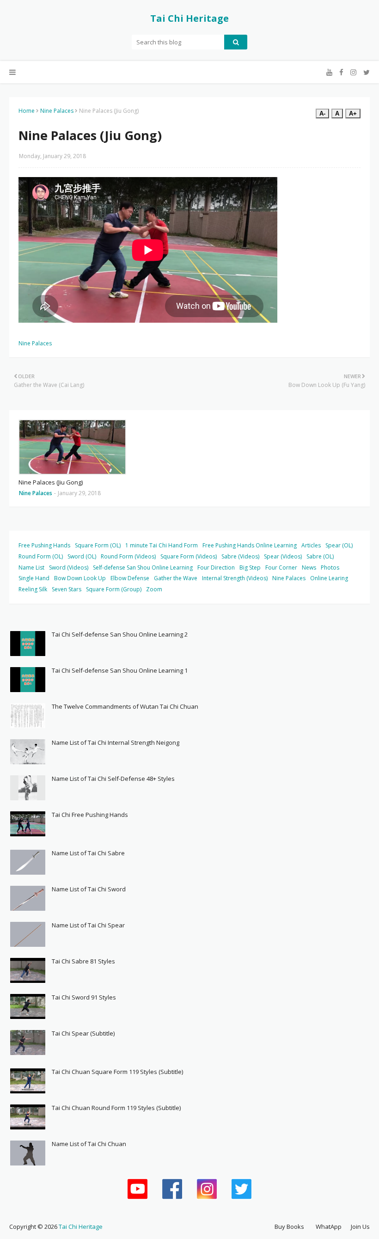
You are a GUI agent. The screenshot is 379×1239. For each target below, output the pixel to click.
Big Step (250, 567)
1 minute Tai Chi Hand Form (161, 545)
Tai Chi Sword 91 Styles (84, 997)
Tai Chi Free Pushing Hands (90, 814)
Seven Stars (66, 589)
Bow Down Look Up (80, 578)
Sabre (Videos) (240, 556)
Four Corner (281, 567)
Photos (330, 567)
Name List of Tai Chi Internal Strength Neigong (115, 742)
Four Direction (216, 567)
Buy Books (289, 1226)
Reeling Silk (32, 589)
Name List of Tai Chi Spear (88, 925)
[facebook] (341, 72)
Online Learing (329, 578)
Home (26, 111)
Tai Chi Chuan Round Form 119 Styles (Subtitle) (116, 1108)
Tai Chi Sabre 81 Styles (83, 961)
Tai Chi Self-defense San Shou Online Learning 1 (120, 670)
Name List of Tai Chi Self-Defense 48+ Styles (113, 778)
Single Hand (33, 578)
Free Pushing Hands (44, 545)
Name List (31, 567)
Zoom (154, 589)
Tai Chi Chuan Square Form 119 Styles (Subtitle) (117, 1071)
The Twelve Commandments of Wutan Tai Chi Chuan (125, 706)
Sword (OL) (81, 556)
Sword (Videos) (68, 567)
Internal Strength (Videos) (235, 578)
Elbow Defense (129, 578)
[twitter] (365, 72)
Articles (311, 545)
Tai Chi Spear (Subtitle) (83, 1033)
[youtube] (329, 72)
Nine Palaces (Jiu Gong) (50, 482)
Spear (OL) (339, 545)
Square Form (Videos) (188, 556)
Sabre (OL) (320, 556)
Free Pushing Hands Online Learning (249, 545)
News (309, 567)
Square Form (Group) (113, 589)
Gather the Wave (175, 578)
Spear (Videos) (283, 556)
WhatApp (329, 1226)
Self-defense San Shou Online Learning (143, 567)
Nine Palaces (56, 111)
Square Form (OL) (98, 545)
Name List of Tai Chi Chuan (89, 1144)
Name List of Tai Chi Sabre (88, 853)
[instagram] (353, 72)
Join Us (360, 1226)
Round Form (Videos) (128, 556)
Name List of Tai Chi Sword (89, 889)
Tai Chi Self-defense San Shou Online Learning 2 (120, 634)
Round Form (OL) (40, 556)
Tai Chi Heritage (189, 18)
